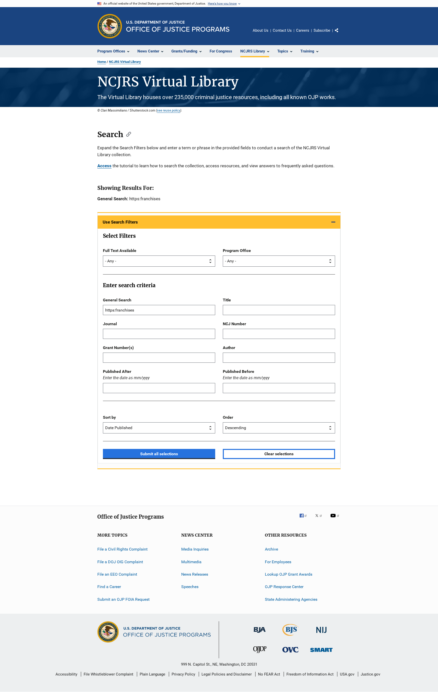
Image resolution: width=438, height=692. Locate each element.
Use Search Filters (120, 222)
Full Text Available (119, 250)
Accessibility (66, 674)
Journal (110, 323)
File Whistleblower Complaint (108, 674)
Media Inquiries (195, 549)
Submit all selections (159, 453)
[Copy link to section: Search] (127, 134)
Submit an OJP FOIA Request (123, 599)
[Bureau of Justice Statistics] (290, 637)
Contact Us (282, 30)
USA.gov (347, 674)
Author (229, 347)
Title (227, 300)
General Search (117, 300)
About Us (260, 30)
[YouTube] (335, 519)
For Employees (278, 561)
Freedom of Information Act (310, 674)
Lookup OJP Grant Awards (288, 574)
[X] (320, 519)
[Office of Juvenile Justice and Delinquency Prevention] (259, 654)
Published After (117, 371)
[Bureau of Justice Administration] (260, 634)
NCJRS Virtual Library (125, 62)
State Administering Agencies (291, 599)
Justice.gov (370, 674)
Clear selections (279, 453)
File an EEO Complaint (117, 574)
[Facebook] (305, 519)
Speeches (189, 586)
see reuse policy (168, 110)
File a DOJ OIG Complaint (120, 561)
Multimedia (191, 561)
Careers (302, 30)
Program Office (237, 250)
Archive (271, 549)
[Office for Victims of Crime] (290, 653)
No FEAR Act (269, 674)
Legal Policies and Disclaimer (227, 674)
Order (228, 417)
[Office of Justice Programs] (109, 26)
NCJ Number (234, 323)
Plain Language (152, 674)
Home (101, 62)
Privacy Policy (183, 674)
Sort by (109, 417)
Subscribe (322, 30)
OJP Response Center (284, 586)
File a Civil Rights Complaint (122, 549)
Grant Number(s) (118, 347)
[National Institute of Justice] (321, 634)
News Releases (194, 574)
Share (340, 34)
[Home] (177, 26)
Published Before (238, 371)
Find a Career (109, 586)
